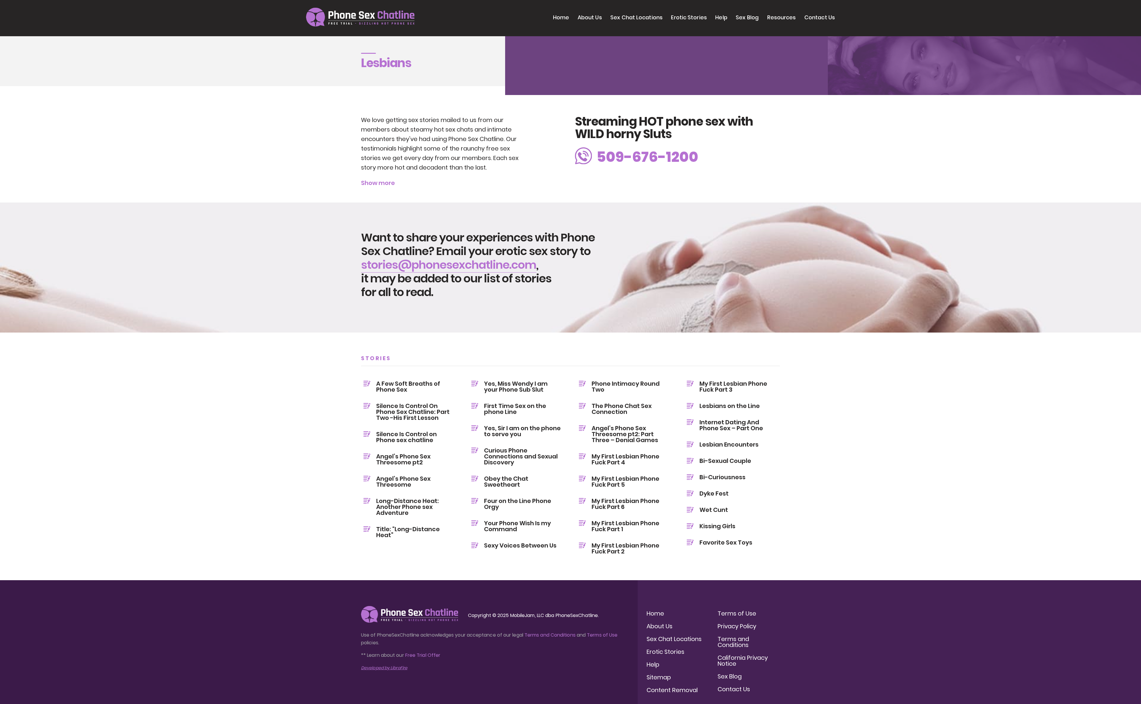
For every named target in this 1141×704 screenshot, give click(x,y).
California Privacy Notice (743, 661)
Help (721, 17)
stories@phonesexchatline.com (448, 265)
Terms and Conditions (550, 635)
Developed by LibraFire (384, 668)
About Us (590, 17)
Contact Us (819, 17)
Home (561, 17)
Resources (781, 17)
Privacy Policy (737, 626)
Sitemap (659, 677)
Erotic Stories (689, 17)
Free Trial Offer (422, 655)
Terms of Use (602, 635)
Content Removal (672, 690)
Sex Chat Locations (636, 17)
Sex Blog (747, 17)
